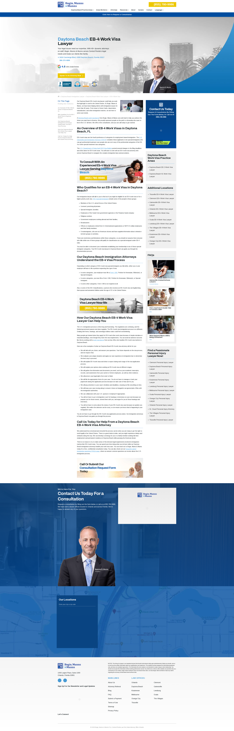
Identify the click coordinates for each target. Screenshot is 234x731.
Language (158, 10)
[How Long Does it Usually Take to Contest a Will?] (161, 297)
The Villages (158, 698)
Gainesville (158, 686)
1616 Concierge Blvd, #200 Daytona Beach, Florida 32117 (81, 57)
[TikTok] (86, 718)
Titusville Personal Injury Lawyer (161, 420)
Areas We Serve (101, 10)
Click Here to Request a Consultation (117, 14)
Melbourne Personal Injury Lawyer (161, 390)
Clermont (157, 682)
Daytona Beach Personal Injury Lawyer (160, 368)
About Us (111, 682)
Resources (124, 10)
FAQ (109, 695)
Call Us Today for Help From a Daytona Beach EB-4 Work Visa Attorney (65, 137)
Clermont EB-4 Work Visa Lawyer (161, 198)
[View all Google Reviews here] (81, 67)
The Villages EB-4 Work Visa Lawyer (160, 229)
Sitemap (111, 707)
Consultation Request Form (98, 467)
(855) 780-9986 (164, 4)
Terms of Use (113, 703)
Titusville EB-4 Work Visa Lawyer (161, 194)
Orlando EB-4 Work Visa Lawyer (161, 209)
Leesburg (157, 690)
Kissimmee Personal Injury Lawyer (159, 381)
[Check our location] (65, 680)
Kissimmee (136, 690)
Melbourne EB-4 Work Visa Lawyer (159, 214)
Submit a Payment (115, 698)
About (133, 10)
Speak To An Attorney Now (70, 76)
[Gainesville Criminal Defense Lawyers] (161, 269)
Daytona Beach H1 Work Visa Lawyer (160, 175)
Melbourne (135, 695)
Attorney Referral (114, 686)
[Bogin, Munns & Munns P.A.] (70, 4)
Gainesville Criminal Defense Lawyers (159, 281)
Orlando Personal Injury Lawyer (160, 405)
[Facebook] (64, 718)
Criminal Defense (153, 284)
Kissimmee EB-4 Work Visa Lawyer (159, 235)
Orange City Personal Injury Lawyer (159, 400)
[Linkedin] (70, 718)
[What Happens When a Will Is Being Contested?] (161, 325)
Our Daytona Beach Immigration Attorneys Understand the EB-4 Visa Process (65, 124)
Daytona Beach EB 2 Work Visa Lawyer (161, 168)
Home (58, 96)
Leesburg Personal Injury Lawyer (161, 386)
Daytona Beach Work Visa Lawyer (97, 96)
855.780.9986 (110, 504)
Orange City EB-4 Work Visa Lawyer (159, 242)
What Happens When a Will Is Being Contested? (159, 336)
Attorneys (114, 10)
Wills (150, 312)
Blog (109, 690)
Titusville (135, 703)
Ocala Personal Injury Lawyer (160, 394)
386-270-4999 (64, 60)
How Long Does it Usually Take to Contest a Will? (160, 308)
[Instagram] (81, 718)
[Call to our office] (59, 680)
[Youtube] (75, 718)
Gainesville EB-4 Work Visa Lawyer (159, 203)
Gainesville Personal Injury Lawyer (159, 374)
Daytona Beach (137, 686)
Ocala (156, 695)
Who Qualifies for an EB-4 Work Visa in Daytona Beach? (66, 116)
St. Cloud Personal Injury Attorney (161, 409)
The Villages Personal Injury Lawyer (159, 414)
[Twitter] (59, 718)
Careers (141, 10)
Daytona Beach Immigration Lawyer (72, 96)
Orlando (134, 682)
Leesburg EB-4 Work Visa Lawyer (161, 224)
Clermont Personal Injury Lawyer (161, 362)
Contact (149, 10)
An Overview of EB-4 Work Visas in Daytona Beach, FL (66, 109)
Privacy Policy (113, 711)
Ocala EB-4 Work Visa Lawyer (160, 220)
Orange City (136, 698)
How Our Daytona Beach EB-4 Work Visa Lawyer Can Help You (65, 131)
